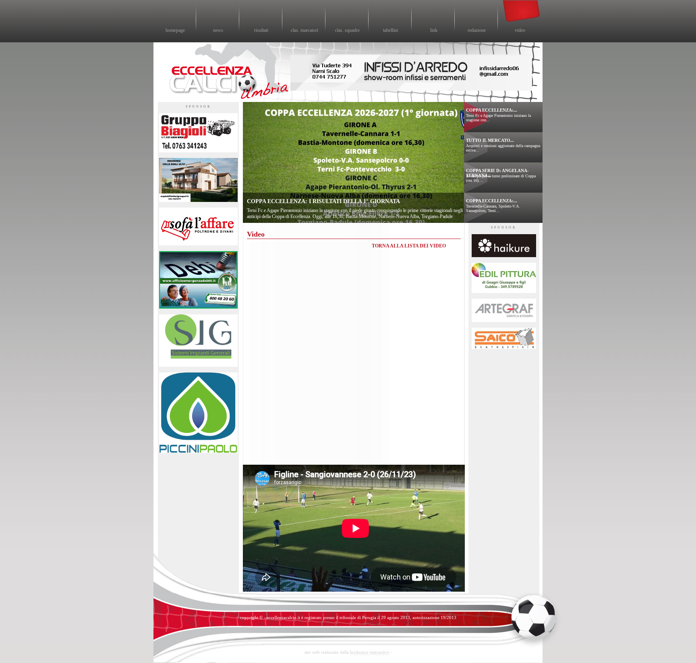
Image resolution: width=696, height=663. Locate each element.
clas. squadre (347, 30)
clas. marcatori (304, 30)
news (218, 30)
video (520, 30)
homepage (175, 30)
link (433, 30)
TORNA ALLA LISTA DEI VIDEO (409, 246)
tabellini (390, 30)
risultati (261, 30)
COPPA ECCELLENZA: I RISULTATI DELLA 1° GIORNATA (323, 201)
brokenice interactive (369, 652)
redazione (477, 30)
